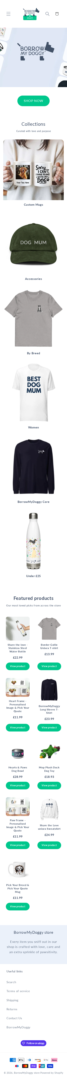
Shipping (12, 1000)
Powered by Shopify (51, 1072)
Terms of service (18, 991)
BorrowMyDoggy (18, 1027)
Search (11, 982)
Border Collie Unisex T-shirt (49, 646)
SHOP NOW (33, 101)
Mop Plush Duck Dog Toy (49, 769)
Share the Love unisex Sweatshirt (49, 827)
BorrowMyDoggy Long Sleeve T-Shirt (49, 709)
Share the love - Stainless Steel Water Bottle (18, 648)
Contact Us (14, 1018)
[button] (8, 13)
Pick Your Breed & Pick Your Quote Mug (17, 888)
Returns (12, 1009)
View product (17, 666)
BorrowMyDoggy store (27, 1072)
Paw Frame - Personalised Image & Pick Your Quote (17, 825)
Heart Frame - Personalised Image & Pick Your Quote (17, 706)
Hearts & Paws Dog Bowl (17, 769)
